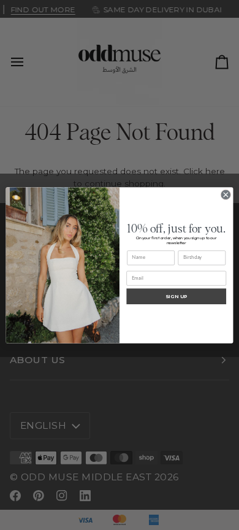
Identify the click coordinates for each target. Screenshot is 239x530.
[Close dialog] (226, 195)
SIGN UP (176, 296)
